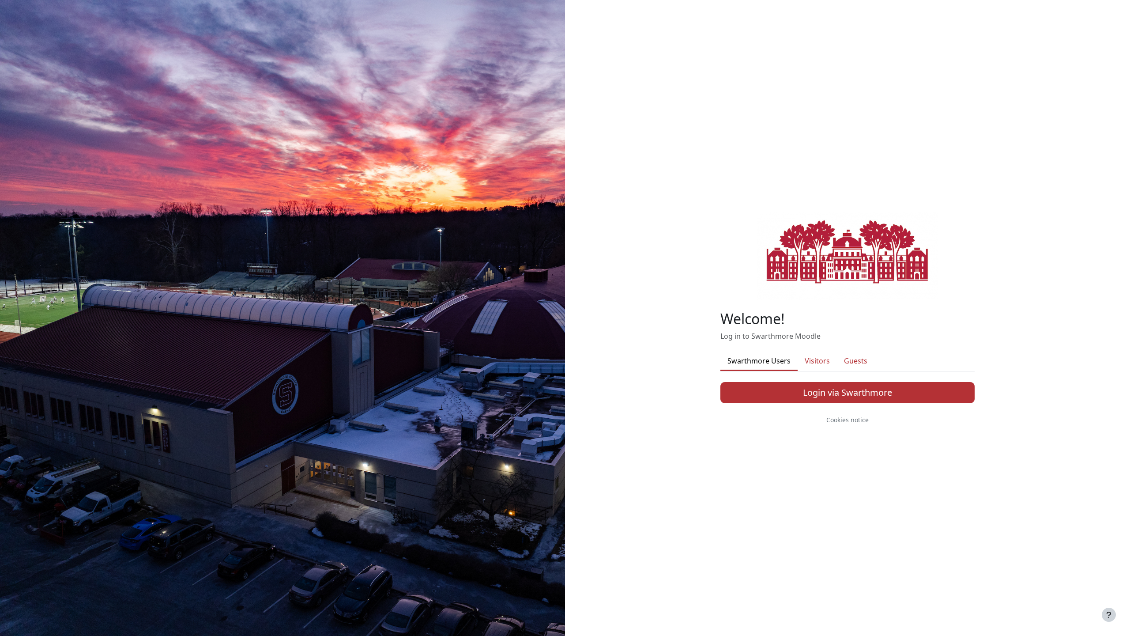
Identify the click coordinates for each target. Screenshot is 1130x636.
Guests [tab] (855, 361)
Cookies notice (847, 420)
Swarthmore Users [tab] (759, 361)
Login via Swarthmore (847, 392)
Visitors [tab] (817, 361)
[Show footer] (1109, 615)
